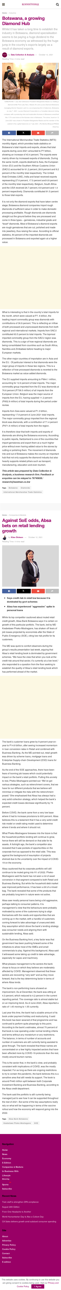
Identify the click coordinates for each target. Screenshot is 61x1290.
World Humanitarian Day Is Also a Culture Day (23, 1216)
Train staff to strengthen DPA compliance (20, 1201)
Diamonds (25, 488)
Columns (12, 13)
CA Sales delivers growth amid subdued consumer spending (29, 1221)
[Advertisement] (30, 277)
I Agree (37, 1286)
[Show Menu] (3, 4)
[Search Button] (57, 4)
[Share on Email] (38, 133)
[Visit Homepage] (30, 4)
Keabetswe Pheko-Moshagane (17, 1123)
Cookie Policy (8, 1249)
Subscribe (7, 1188)
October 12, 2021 (46, 54)
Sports (5, 1184)
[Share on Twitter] (24, 133)
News (4, 1154)
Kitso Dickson (17, 537)
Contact (6, 1253)
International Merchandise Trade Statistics (23, 492)
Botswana (13, 488)
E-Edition (6, 1162)
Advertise (6, 1240)
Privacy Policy (9, 1244)
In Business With (10, 1171)
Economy (6, 1158)
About (5, 1236)
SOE (36, 1123)
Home (4, 13)
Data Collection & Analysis (22, 54)
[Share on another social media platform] (52, 133)
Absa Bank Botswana (18, 1119)
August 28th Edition (11, 1206)
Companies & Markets (17, 515)
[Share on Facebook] (9, 133)
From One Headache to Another (16, 1211)
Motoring (5, 1179)
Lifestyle (6, 1175)
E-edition (6, 1261)
